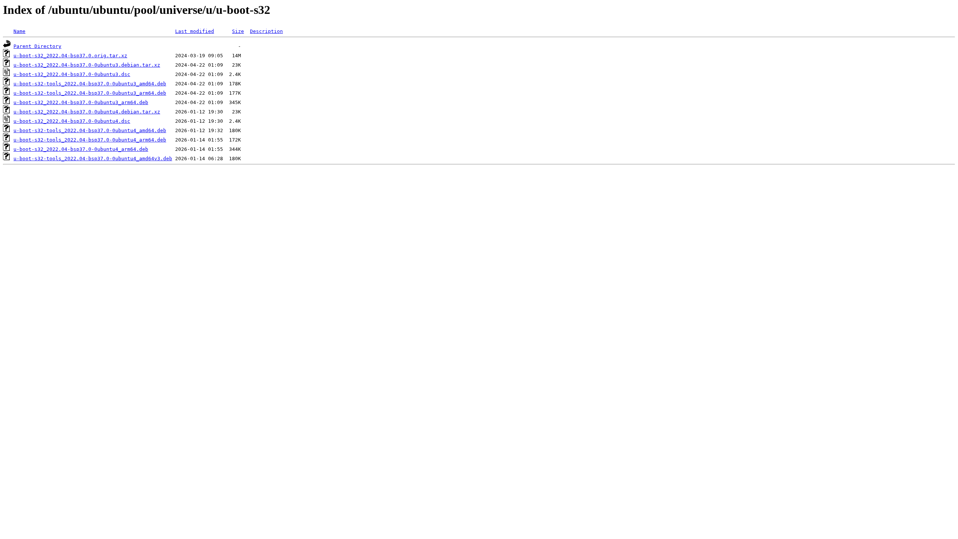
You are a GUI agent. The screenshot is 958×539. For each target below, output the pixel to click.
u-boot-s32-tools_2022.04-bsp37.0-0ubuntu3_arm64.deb (89, 93)
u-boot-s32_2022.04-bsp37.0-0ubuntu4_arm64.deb (80, 149)
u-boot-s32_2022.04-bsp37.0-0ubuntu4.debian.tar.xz (86, 112)
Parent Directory (37, 46)
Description (266, 31)
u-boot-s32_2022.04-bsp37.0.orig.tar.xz (70, 55)
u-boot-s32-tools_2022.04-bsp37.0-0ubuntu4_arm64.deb (89, 140)
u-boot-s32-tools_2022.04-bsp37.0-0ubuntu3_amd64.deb (89, 83)
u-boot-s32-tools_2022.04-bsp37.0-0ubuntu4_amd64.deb (89, 130)
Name (19, 31)
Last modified (194, 31)
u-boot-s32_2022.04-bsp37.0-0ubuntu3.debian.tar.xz (86, 65)
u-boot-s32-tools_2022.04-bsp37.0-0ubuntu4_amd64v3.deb (92, 158)
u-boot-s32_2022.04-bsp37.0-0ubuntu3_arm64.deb (80, 102)
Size (238, 31)
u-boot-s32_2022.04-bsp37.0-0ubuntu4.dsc (71, 121)
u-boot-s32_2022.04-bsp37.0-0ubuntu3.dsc (71, 74)
